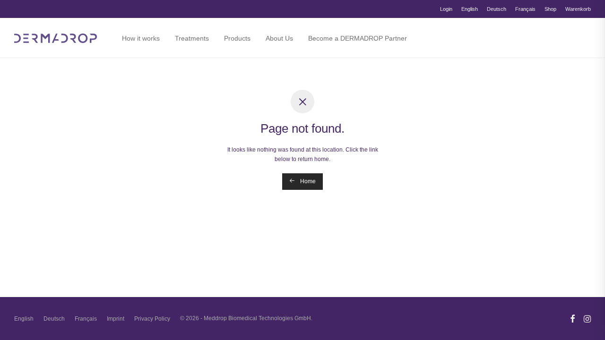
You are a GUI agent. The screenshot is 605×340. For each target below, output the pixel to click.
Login (446, 9)
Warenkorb (578, 9)
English (469, 9)
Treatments (192, 38)
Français (525, 9)
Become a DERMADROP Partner (357, 38)
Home (307, 181)
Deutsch (496, 9)
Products (237, 38)
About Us (279, 38)
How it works (141, 38)
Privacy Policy (152, 318)
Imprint (115, 318)
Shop (550, 9)
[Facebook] (572, 318)
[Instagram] (587, 318)
